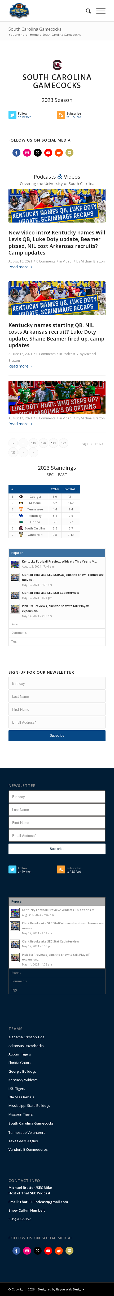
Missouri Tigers (20, 1114)
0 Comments (45, 261)
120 (43, 443)
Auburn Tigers (19, 1054)
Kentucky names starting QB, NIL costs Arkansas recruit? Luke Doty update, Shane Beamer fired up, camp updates (56, 335)
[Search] (86, 10)
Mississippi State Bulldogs (29, 1105)
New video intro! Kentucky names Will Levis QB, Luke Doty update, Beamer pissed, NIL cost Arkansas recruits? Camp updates (56, 242)
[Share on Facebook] (16, 153)
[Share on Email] (69, 153)
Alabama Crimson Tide (26, 1037)
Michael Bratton (93, 261)
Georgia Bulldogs (22, 1071)
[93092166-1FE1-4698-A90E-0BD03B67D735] (57, 398)
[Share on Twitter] (38, 153)
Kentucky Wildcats (23, 1079)
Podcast (69, 354)
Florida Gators (19, 1062)
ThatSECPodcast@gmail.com (43, 1201)
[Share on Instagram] (27, 153)
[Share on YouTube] (48, 153)
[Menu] (98, 10)
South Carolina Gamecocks (35, 29)
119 (33, 443)
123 (13, 452)
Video (67, 261)
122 (63, 443)
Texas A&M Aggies (23, 1141)
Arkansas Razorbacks (26, 1045)
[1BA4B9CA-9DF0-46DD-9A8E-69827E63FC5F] (57, 206)
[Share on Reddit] (59, 153)
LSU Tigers (16, 1088)
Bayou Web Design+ (70, 1289)
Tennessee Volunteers (26, 1132)
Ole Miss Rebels (21, 1097)
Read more (18, 266)
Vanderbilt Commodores (28, 1149)
